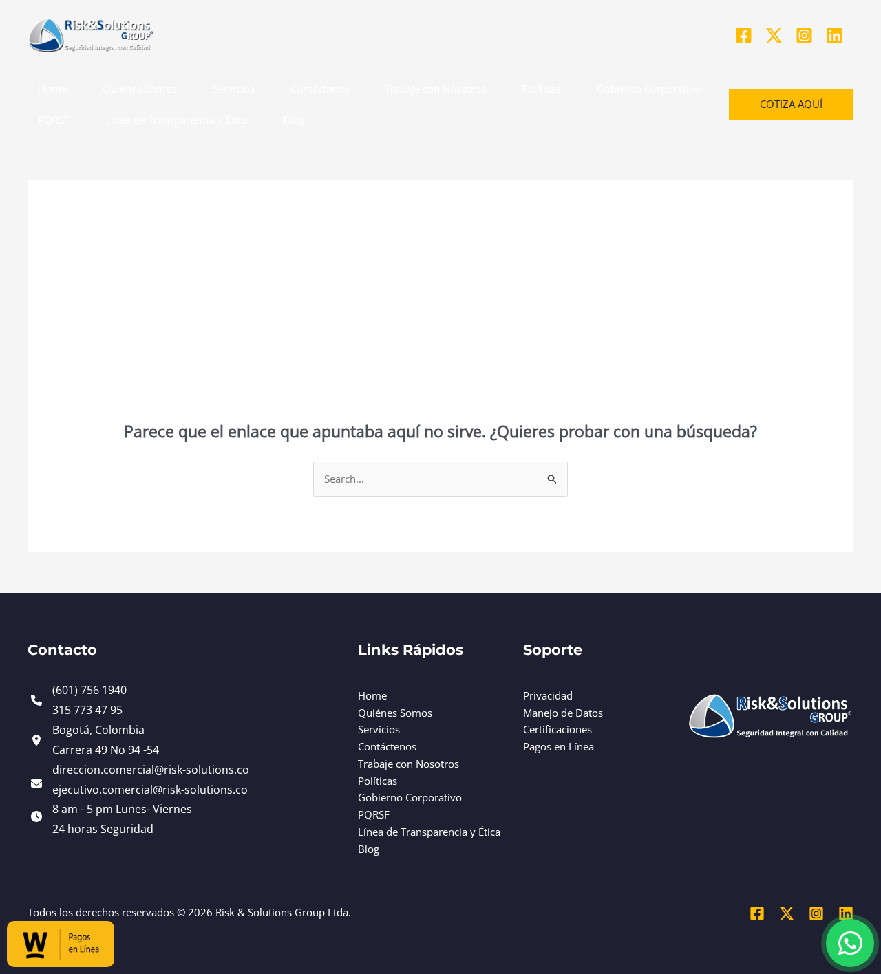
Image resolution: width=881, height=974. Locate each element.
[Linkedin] (834, 35)
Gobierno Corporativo (649, 89)
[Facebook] (743, 35)
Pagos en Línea (558, 746)
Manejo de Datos (563, 712)
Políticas (541, 89)
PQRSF (54, 120)
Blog (294, 120)
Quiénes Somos (140, 89)
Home (52, 89)
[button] (791, 104)
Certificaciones (557, 729)
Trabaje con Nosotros (435, 89)
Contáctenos (319, 89)
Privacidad (548, 695)
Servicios (234, 89)
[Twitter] (774, 35)
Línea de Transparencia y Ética (176, 120)
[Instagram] (804, 35)
